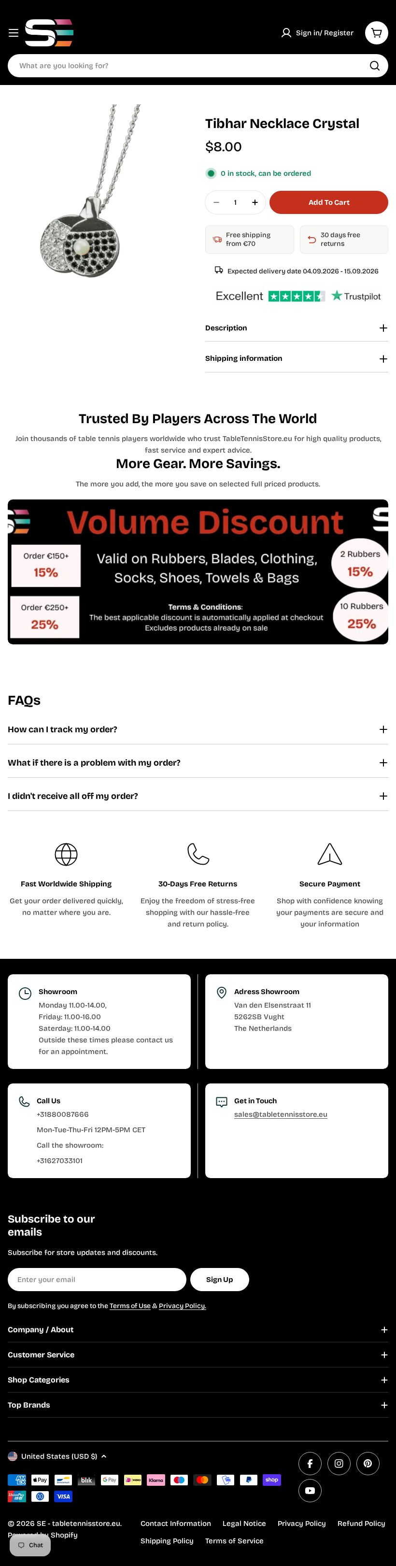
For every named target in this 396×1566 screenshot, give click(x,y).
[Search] (375, 65)
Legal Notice (244, 1523)
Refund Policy (361, 1523)
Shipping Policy (167, 1541)
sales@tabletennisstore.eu (280, 1114)
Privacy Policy (302, 1523)
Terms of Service (234, 1541)
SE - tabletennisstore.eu (78, 1523)
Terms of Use (130, 1306)
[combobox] (198, 65)
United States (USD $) (59, 1456)
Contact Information (176, 1523)
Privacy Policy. (182, 1306)
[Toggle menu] (13, 33)
